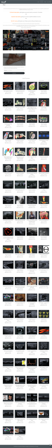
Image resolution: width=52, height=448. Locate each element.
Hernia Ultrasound (8, 302)
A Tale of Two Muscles (44, 205)
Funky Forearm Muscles (44, 156)
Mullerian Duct (43, 319)
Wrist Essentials (44, 123)
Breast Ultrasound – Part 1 (44, 269)
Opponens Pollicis (20, 236)
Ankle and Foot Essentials (20, 107)
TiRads (44, 189)
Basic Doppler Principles (8, 91)
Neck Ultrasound (20, 205)
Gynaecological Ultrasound (20, 302)
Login (48, 1)
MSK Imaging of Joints (44, 367)
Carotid (43, 335)
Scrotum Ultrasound (32, 140)
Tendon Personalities (20, 173)
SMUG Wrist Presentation (20, 254)
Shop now (26, 41)
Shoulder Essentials (20, 140)
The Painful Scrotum (8, 173)
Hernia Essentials (20, 123)
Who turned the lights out (43, 220)
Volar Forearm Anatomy (8, 350)
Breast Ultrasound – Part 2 (8, 269)
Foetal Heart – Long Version (44, 302)
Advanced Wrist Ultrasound (8, 286)
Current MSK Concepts (20, 350)
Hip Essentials (43, 107)
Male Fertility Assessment (20, 189)
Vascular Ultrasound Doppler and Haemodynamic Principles (32, 368)
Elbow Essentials (8, 140)
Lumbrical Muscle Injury (44, 254)
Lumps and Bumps (20, 269)
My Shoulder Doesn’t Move (8, 220)
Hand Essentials (32, 123)
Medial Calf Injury (32, 254)
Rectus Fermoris (8, 254)
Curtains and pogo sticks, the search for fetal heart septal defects (8, 238)
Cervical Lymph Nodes (32, 335)
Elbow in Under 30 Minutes (44, 173)
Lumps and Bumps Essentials (8, 107)
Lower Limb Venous (20, 319)
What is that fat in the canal (20, 220)
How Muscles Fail (8, 189)
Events (45, 1)
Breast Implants (44, 91)
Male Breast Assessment (20, 91)
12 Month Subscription (44, 286)
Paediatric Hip (31, 236)
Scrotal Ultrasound (32, 319)
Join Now (14, 73)
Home (38, 1)
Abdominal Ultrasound (32, 205)
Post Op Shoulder (44, 236)
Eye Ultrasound (20, 335)
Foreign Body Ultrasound (8, 335)
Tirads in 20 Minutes (32, 189)
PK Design (36, 446)
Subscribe (41, 1)
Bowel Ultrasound (8, 205)
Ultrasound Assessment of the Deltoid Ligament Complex (32, 386)
